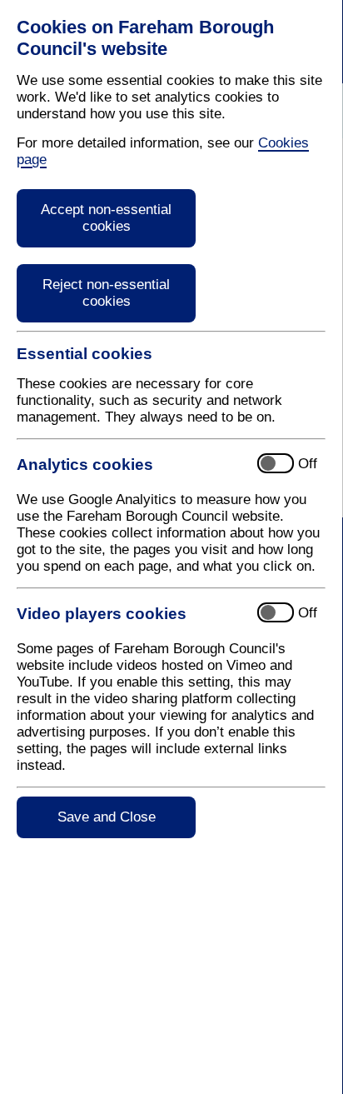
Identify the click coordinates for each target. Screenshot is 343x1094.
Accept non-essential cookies (106, 218)
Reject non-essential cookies (106, 293)
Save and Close (106, 817)
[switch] (162, 464)
